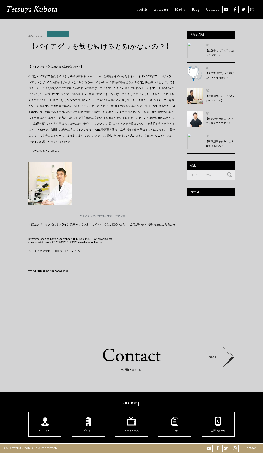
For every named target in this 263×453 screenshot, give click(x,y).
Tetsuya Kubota (31, 10)
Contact (250, 448)
